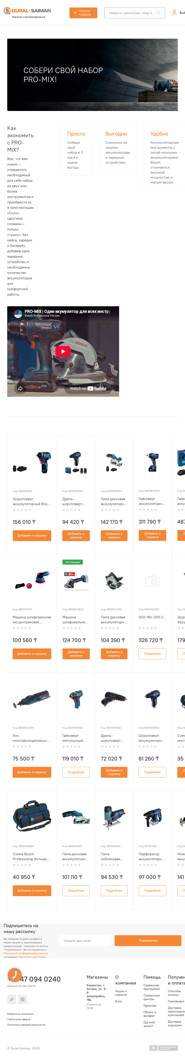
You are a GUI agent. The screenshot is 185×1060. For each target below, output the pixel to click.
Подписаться (148, 940)
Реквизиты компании (20, 1013)
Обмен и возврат (149, 1014)
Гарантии (149, 1006)
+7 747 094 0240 (33, 979)
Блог (118, 1001)
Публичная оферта (18, 1019)
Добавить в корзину (32, 535)
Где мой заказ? (149, 1024)
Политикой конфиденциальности (24, 953)
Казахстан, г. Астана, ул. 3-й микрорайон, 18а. (97, 993)
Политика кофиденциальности (26, 1024)
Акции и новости (121, 993)
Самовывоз (176, 1001)
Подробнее (152, 654)
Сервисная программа (151, 987)
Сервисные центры (151, 997)
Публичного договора (31, 957)
